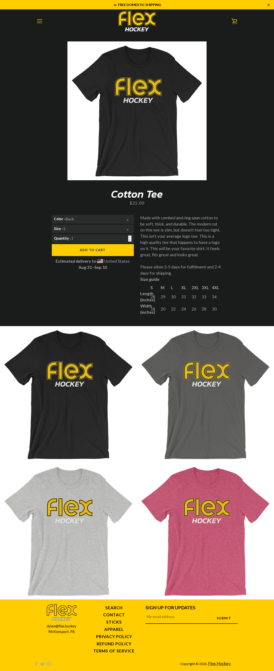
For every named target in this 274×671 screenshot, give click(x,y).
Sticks (114, 622)
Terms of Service (114, 650)
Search (114, 607)
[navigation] (39, 21)
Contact (114, 614)
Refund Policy (114, 643)
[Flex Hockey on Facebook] (36, 663)
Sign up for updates (170, 607)
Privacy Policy (114, 636)
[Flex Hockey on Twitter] (42, 663)
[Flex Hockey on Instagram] (49, 663)
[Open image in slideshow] (137, 110)
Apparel (114, 629)
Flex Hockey (219, 663)
